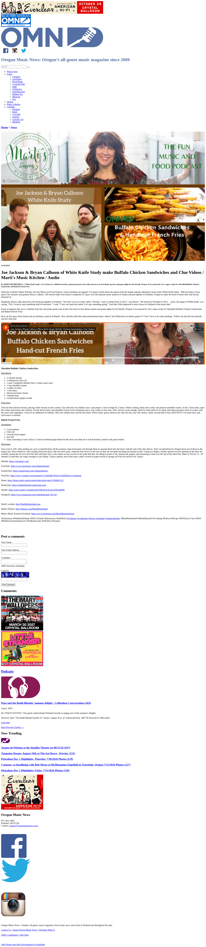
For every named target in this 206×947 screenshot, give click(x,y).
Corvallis (16, 114)
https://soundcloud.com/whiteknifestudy (30, 471)
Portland (16, 109)
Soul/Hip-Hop (18, 92)
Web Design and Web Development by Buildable (23, 944)
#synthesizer (82, 518)
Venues (10, 102)
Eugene (15, 117)
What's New (12, 71)
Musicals (16, 97)
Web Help (24, 935)
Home (4, 127)
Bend (14, 112)
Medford (16, 122)
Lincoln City (18, 119)
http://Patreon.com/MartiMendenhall (32, 509)
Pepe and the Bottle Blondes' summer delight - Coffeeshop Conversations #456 (46, 703)
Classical (16, 76)
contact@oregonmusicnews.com (23, 826)
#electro (91, 518)
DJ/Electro (17, 89)
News (14, 127)
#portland (100, 518)
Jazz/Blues (17, 79)
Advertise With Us (47, 930)
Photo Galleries (13, 104)
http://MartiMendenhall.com (28, 504)
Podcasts (7, 671)
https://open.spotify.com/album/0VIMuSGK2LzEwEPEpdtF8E (37, 490)
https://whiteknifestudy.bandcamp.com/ (29, 485)
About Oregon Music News (24, 930)
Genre (9, 74)
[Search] (29, 67)
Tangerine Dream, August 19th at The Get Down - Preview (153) (38, 753)
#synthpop (71, 518)
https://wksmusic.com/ (19, 461)
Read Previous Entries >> (12, 727)
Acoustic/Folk (18, 84)
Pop (14, 99)
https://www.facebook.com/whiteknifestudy (30, 466)
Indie (14, 87)
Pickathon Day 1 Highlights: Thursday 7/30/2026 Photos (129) (37, 759)
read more (5, 722)
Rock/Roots (17, 81)
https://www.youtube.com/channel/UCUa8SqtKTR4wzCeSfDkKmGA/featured (45, 475)
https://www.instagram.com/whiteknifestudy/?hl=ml (34, 494)
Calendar (11, 107)
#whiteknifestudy (112, 518)
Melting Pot (17, 94)
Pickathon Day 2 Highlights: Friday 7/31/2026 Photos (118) (35, 770)
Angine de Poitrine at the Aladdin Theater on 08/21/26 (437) (35, 747)
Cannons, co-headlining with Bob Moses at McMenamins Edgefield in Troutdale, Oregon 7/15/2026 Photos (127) (65, 764)
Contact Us (6, 930)
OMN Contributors (9, 935)
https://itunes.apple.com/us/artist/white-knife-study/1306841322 (35, 480)
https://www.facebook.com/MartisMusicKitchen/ (52, 513)
